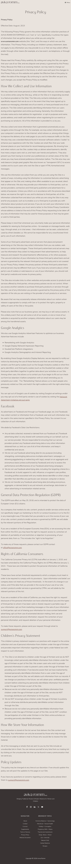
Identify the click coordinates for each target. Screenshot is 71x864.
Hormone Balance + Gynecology (45, 821)
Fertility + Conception (45, 826)
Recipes (45, 846)
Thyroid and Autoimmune (45, 832)
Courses (25, 826)
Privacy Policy (25, 835)
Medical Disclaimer (25, 837)
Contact (25, 824)
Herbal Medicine (45, 843)
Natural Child (45, 840)
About (25, 821)
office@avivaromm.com (12, 547)
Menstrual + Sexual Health (45, 824)
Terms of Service (25, 832)
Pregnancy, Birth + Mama (45, 829)
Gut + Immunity (45, 837)
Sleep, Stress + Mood (45, 835)
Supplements (25, 829)
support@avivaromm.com (11, 629)
